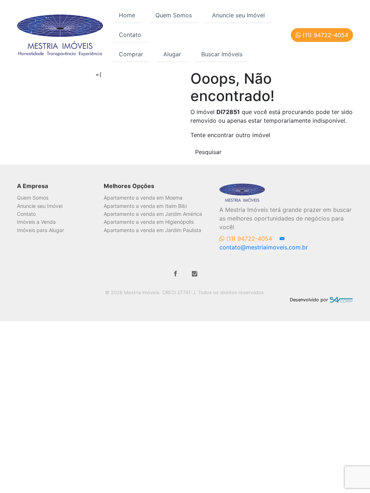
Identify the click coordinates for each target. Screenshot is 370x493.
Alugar (172, 54)
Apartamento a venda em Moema (143, 198)
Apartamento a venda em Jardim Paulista (152, 230)
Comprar (131, 54)
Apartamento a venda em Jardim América (153, 214)
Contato (130, 34)
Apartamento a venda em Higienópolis (149, 222)
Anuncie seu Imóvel (238, 15)
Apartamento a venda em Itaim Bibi (145, 206)
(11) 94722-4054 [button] (324, 35)
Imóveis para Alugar (40, 230)
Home (127, 15)
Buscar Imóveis (221, 54)
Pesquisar (208, 152)
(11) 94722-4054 (249, 238)
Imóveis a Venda (36, 222)
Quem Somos (173, 15)
